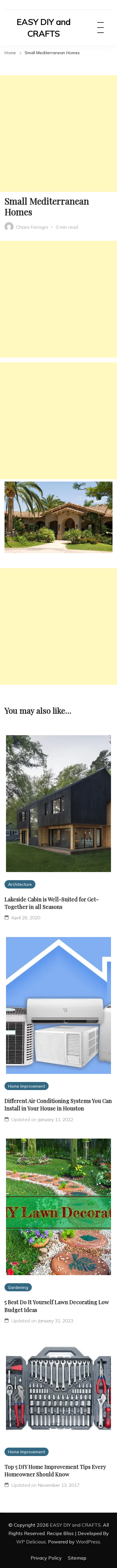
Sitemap (77, 1558)
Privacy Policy (46, 1558)
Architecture (20, 884)
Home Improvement (26, 1086)
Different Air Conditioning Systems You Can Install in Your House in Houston (58, 1104)
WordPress (88, 1542)
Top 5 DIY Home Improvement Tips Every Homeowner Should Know (55, 1470)
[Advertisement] (58, 133)
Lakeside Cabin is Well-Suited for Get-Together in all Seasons (51, 903)
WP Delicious (31, 1542)
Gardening (18, 1287)
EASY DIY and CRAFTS (43, 27)
